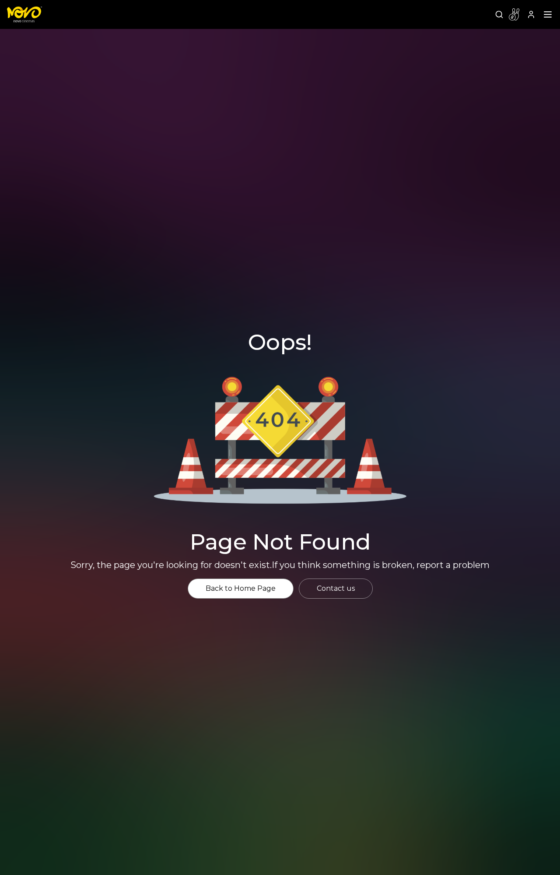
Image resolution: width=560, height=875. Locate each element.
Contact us (336, 588)
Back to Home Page (241, 588)
